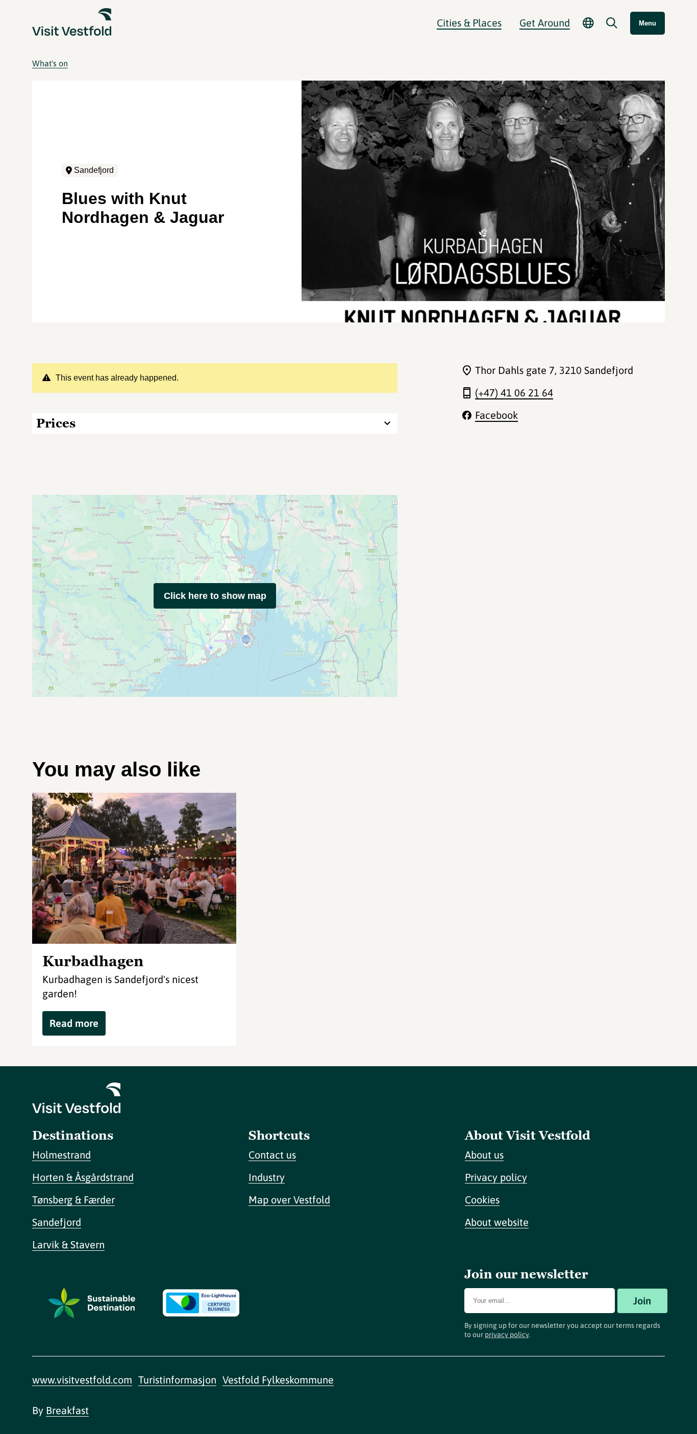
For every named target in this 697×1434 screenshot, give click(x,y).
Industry (266, 1177)
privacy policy (507, 1334)
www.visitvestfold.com (82, 1380)
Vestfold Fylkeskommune (278, 1380)
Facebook (496, 415)
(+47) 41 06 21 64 (514, 392)
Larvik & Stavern (68, 1244)
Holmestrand (61, 1155)
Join (642, 1300)
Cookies (482, 1199)
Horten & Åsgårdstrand (83, 1177)
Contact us (272, 1155)
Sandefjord (56, 1222)
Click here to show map (215, 596)
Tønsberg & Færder (73, 1199)
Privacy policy (496, 1177)
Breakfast (67, 1410)
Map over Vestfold (289, 1199)
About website (497, 1222)
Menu (647, 23)
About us (484, 1155)
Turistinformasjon (177, 1380)
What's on (50, 63)
